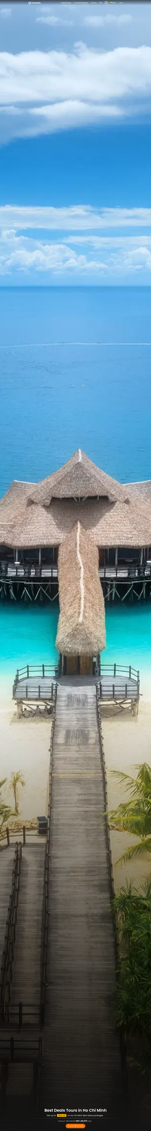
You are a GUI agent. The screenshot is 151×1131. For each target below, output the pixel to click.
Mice (100, 2)
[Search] (106, 2)
